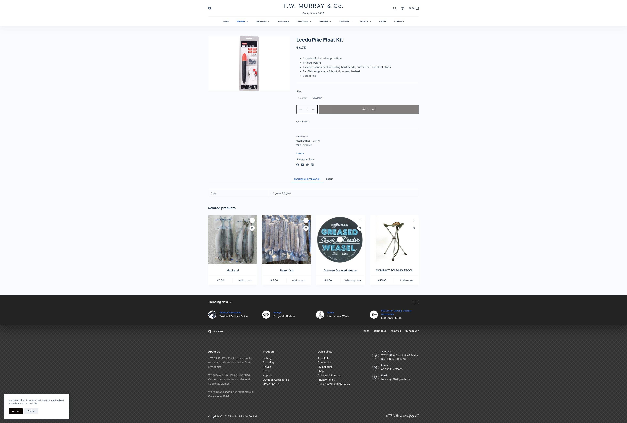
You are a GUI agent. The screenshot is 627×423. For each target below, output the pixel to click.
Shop (321, 371)
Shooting (268, 362)
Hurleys (277, 312)
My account (325, 366)
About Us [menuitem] (396, 331)
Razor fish (286, 270)
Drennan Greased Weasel (340, 270)
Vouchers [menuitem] (283, 21)
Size (298, 91)
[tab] (307, 179)
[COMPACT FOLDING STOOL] (394, 239)
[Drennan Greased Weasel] (340, 239)
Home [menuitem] (226, 21)
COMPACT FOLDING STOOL (394, 270)
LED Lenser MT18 (391, 317)
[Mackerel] (232, 239)
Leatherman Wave (338, 316)
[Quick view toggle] (252, 228)
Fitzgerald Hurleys (284, 316)
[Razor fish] (286, 239)
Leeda (300, 153)
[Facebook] (209, 8)
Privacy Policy (326, 379)
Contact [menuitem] (399, 21)
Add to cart (369, 109)
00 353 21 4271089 (392, 369)
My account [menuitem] (412, 331)
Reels (266, 371)
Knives (330, 312)
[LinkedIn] (312, 165)
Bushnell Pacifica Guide (234, 316)
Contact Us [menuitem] (379, 331)
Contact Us (325, 362)
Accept (15, 411)
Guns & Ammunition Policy (334, 384)
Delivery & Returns (329, 375)
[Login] (402, 8)
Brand (329, 179)
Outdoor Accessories (230, 312)
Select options (352, 280)
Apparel (268, 375)
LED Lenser (387, 310)
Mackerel (232, 270)
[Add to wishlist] (252, 220)
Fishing (315, 140)
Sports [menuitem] (364, 21)
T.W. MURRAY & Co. (313, 5)
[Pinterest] (307, 165)
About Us (323, 358)
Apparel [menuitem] (323, 21)
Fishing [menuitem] (241, 21)
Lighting (398, 310)
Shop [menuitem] (366, 331)
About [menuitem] (382, 21)
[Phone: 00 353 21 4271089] (375, 367)
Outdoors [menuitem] (302, 21)
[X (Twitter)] (302, 165)
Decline (31, 411)
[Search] (394, 8)
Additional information (307, 179)
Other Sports (271, 384)
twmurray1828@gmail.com (395, 379)
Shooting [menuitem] (261, 21)
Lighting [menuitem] (344, 21)
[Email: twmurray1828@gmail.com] (375, 377)
